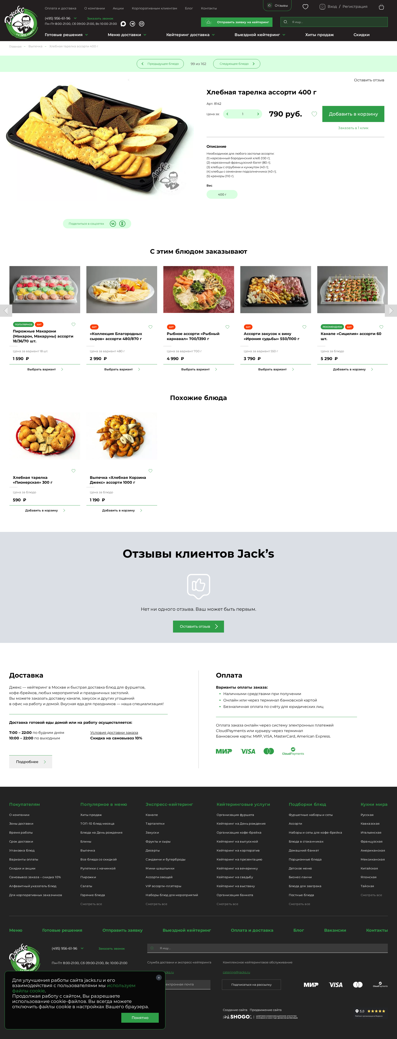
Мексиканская (373, 859)
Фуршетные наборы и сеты (311, 815)
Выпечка (87, 850)
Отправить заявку (122, 930)
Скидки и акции (22, 868)
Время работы (21, 832)
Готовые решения (64, 34)
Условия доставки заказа (114, 732)
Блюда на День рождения (101, 832)
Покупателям (24, 804)
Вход (332, 6)
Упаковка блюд (21, 850)
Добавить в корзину (353, 114)
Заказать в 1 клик (353, 128)
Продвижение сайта (266, 1010)
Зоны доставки (21, 823)
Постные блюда (301, 895)
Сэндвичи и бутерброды (165, 859)
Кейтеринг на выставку (236, 886)
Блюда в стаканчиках (306, 841)
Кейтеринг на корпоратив (238, 850)
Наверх (3, 259)
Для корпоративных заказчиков (35, 895)
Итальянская (371, 832)
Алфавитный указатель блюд (33, 886)
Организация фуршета (235, 815)
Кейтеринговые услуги (243, 804)
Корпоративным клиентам (154, 8)
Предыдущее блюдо (163, 63)
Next (391, 311)
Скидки (362, 34)
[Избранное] (305, 7)
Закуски (152, 832)
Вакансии (335, 930)
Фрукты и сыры (158, 841)
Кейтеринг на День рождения (241, 823)
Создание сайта (235, 1010)
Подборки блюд (307, 804)
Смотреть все (91, 904)
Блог (189, 8)
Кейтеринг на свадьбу (235, 877)
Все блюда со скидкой (98, 859)
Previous (6, 311)
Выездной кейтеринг (257, 34)
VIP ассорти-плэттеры (163, 886)
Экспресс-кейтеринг (169, 804)
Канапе (152, 815)
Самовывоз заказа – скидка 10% (35, 877)
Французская (372, 841)
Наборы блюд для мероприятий (172, 895)
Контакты (209, 8)
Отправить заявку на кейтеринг (243, 22)
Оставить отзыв (369, 80)
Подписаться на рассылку (251, 984)
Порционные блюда (305, 859)
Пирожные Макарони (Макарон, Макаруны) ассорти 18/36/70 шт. (43, 336)
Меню (15, 930)
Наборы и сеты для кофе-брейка (315, 832)
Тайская (367, 886)
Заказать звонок (100, 18)
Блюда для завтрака (305, 886)
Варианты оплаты (23, 859)
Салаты (86, 886)
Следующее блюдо (234, 63)
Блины (85, 841)
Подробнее (27, 762)
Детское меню (300, 868)
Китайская (369, 868)
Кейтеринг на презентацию (239, 859)
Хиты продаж (319, 34)
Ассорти (295, 823)
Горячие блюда (92, 895)
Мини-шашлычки (160, 868)
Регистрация (355, 6)
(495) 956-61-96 (57, 18)
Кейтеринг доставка (188, 34)
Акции (118, 8)
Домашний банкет (304, 850)
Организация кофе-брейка (239, 832)
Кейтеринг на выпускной (237, 841)
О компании (94, 8)
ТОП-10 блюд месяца (97, 823)
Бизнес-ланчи (300, 877)
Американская (373, 850)
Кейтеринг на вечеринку (237, 868)
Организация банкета (235, 895)
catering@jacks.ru (236, 972)
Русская (367, 815)
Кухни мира (374, 804)
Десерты (153, 850)
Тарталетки (155, 823)
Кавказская (370, 823)
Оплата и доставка (60, 8)
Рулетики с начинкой (97, 868)
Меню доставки (124, 34)
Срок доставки (21, 841)
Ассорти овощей (159, 877)
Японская (369, 877)
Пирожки (88, 877)
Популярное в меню (103, 804)
